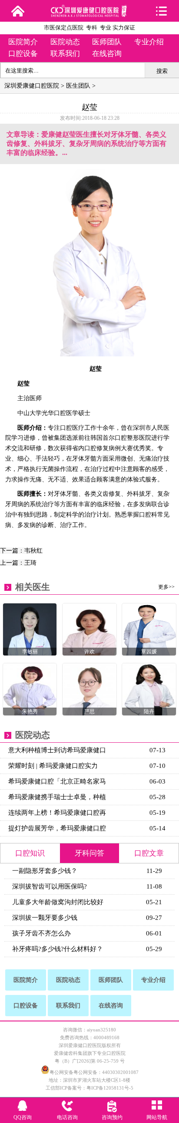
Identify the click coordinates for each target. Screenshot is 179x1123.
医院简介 (23, 42)
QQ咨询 (22, 1117)
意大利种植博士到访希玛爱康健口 (57, 750)
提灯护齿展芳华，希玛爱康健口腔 (57, 828)
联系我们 (65, 53)
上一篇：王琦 (18, 563)
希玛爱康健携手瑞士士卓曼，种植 (57, 797)
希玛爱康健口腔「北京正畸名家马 (57, 781)
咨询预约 (112, 1117)
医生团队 (78, 85)
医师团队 (107, 42)
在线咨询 (107, 53)
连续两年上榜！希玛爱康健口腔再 (57, 812)
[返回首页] (18, 11)
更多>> (166, 587)
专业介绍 (149, 42)
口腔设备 (23, 53)
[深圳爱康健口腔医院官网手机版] (90, 14)
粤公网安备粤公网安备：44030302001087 (94, 1072)
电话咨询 (67, 1117)
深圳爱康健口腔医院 (31, 85)
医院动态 (65, 42)
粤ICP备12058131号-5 (109, 1087)
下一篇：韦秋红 (21, 550)
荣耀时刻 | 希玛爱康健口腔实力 (53, 765)
